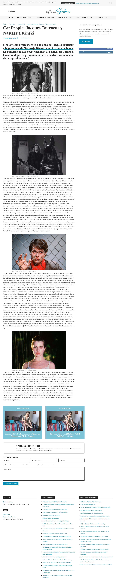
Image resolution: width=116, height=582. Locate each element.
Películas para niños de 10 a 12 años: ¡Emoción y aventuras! (96, 557)
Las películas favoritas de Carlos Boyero (91, 510)
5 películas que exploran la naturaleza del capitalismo (94, 516)
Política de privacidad (9, 517)
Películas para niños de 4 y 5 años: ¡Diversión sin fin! (94, 549)
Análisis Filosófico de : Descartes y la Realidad (57, 537)
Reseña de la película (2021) (55, 534)
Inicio (4, 24)
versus (55, 512)
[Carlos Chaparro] (10, 448)
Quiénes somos (7, 502)
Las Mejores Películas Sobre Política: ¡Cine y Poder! (94, 537)
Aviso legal (6, 514)
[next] (111, 3)
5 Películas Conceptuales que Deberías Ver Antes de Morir (96, 565)
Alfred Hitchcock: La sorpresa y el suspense (54, 557)
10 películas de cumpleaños (87, 505)
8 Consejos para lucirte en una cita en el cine (55, 510)
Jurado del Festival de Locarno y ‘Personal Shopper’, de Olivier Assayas (22, 435)
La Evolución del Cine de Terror (51, 515)
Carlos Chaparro (26, 38)
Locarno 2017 (21, 24)
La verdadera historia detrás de (55, 521)
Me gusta (109, 48)
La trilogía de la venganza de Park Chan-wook (55, 544)
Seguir (110, 52)
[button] (111, 11)
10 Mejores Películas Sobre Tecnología (90, 502)
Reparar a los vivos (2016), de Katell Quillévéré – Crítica (65, 435)
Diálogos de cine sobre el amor (51, 518)
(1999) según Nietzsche (55, 502)
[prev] (108, 3)
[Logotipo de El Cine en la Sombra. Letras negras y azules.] (58, 11)
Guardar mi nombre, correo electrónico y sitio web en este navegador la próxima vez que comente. (29, 465)
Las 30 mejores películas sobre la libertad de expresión (95, 507)
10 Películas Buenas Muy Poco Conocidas (91, 513)
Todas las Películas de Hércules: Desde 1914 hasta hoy (57, 560)
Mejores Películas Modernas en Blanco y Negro (93, 524)
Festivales (12, 24)
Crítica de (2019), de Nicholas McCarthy (57, 563)
